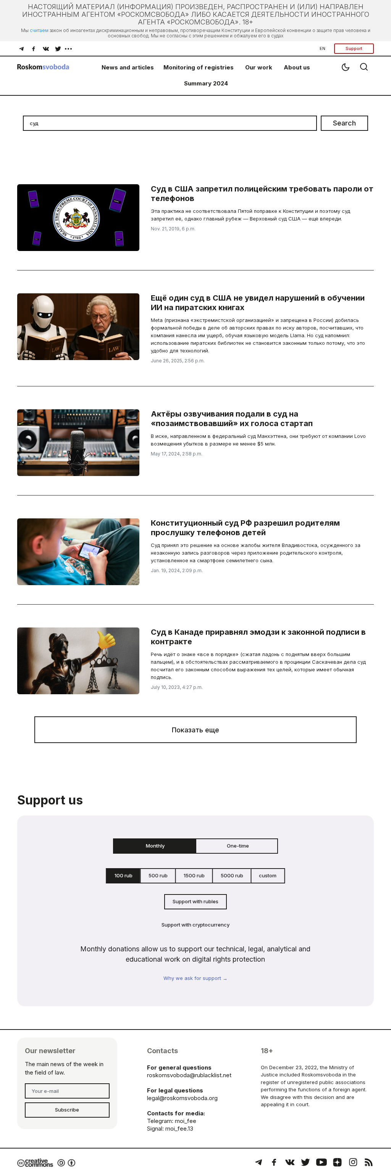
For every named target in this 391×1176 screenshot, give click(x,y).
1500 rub (194, 875)
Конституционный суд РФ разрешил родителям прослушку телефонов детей (245, 527)
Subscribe (67, 1110)
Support (354, 48)
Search (344, 123)
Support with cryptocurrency (195, 925)
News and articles (128, 67)
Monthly (155, 846)
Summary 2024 (206, 83)
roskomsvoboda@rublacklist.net (189, 1075)
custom (267, 875)
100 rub (123, 875)
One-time (238, 846)
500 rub (158, 875)
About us (297, 67)
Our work (258, 67)
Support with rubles (195, 901)
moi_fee (185, 1121)
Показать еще (195, 730)
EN (322, 48)
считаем (39, 30)
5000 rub (232, 875)
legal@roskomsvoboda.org (182, 1098)
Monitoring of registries (198, 67)
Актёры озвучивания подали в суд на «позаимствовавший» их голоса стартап (232, 418)
